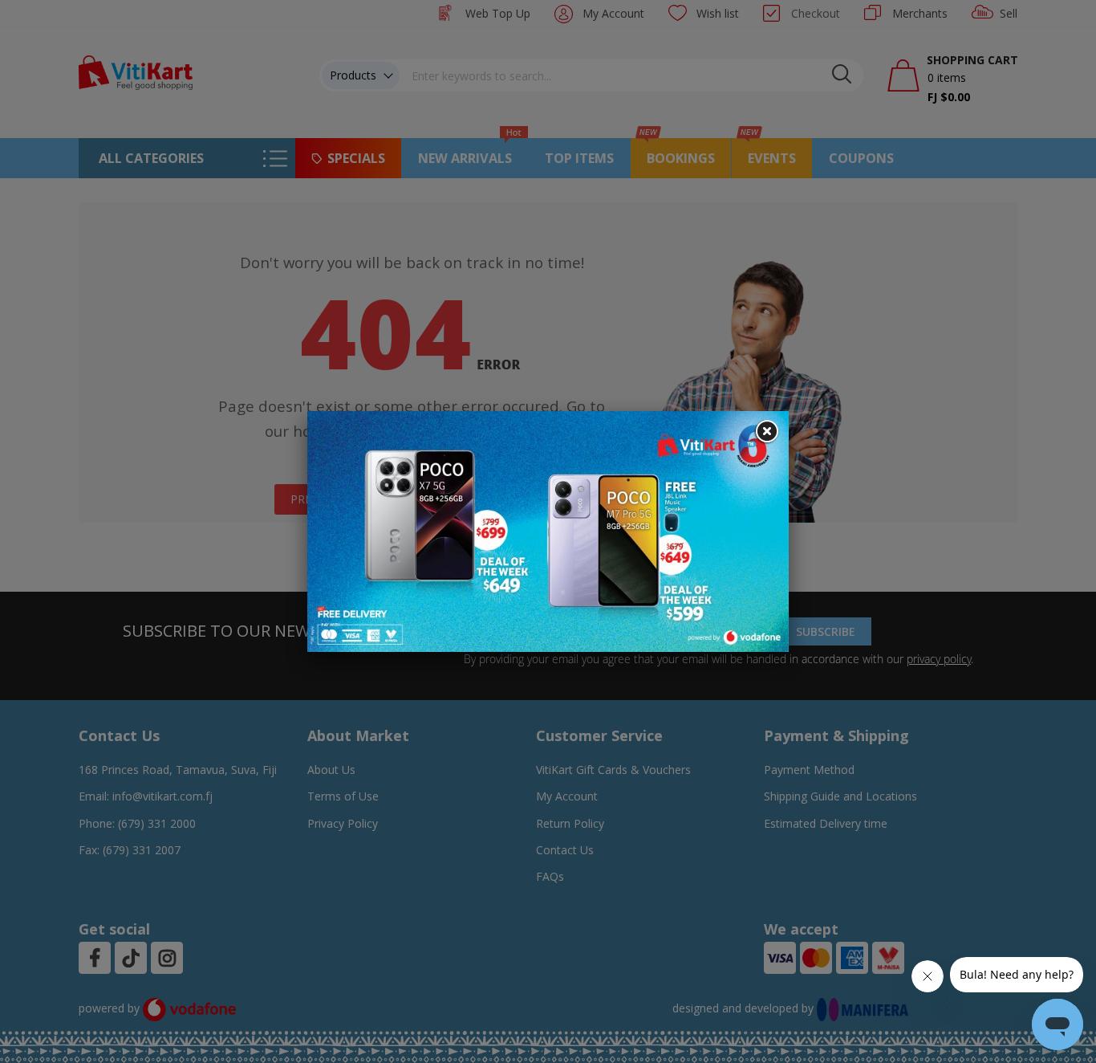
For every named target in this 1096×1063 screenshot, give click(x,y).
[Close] (766, 431)
